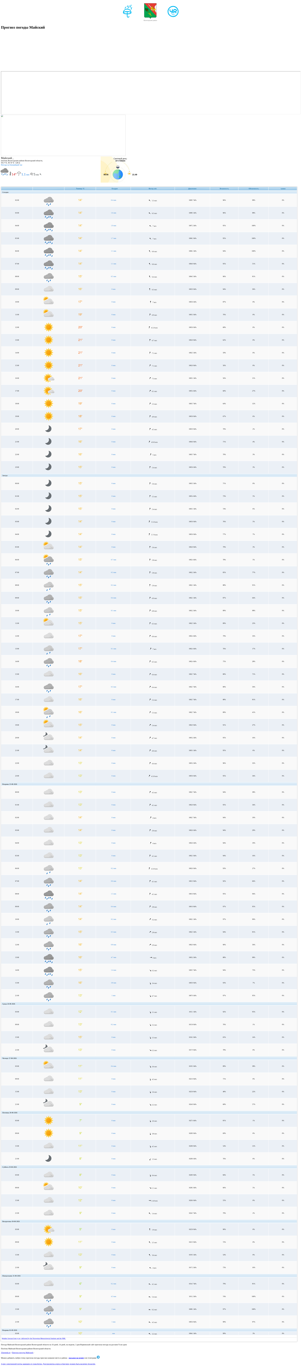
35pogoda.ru (5, 1353)
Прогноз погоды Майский (23, 1353)
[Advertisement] (71, 52)
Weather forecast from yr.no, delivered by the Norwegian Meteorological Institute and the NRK (34, 1338)
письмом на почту (76, 1358)
